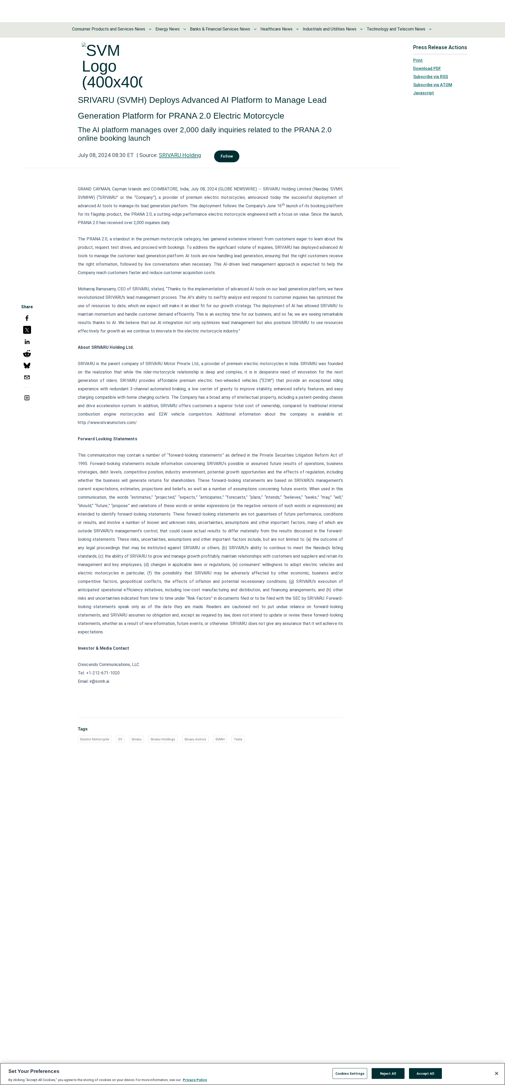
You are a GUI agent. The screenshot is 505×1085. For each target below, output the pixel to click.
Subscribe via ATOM (432, 84)
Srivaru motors (195, 739)
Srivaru (137, 739)
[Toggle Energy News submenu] (184, 29)
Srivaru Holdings (162, 739)
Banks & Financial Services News (220, 29)
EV (120, 739)
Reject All (388, 1073)
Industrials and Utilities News (329, 29)
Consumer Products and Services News (108, 29)
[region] (252, 1074)
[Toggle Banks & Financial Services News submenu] (255, 29)
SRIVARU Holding (180, 155)
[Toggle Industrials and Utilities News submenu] (361, 29)
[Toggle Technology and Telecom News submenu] (430, 29)
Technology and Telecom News (396, 29)
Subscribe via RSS (430, 76)
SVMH (220, 739)
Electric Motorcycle (94, 739)
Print (418, 60)
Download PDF (427, 68)
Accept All (425, 1073)
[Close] (496, 1073)
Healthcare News (276, 29)
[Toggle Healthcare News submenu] (297, 29)
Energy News (167, 29)
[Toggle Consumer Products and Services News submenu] (150, 29)
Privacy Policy (195, 1080)
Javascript (423, 92)
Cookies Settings (349, 1073)
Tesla (238, 739)
